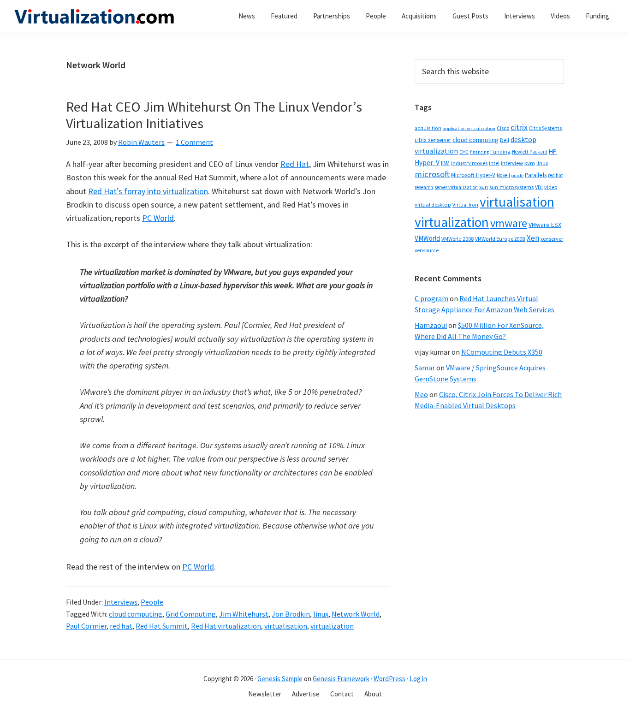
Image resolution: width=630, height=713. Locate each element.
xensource (427, 250)
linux (320, 613)
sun (483, 187)
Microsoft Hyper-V (473, 174)
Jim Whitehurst (243, 613)
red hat (121, 625)
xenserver (552, 238)
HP (553, 151)
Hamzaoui (431, 325)
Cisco (503, 128)
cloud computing (135, 613)
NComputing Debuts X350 (501, 351)
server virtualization (456, 187)
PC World (158, 218)
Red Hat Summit (162, 625)
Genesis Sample (280, 678)
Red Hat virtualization (226, 625)
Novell (503, 175)
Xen (533, 238)
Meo (421, 394)
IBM (445, 163)
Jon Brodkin (291, 613)
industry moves (469, 163)
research (424, 187)
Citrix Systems (545, 128)
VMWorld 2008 (457, 238)
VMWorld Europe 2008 (500, 239)
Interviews (120, 601)
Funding (500, 151)
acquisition (428, 128)
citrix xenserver (433, 140)
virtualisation (285, 625)
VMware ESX (545, 224)
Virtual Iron (465, 205)
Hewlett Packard (529, 152)
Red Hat (294, 164)
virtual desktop (433, 204)
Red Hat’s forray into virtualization (148, 191)
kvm (529, 163)
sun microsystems (511, 187)
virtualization (332, 625)
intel (494, 163)
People (152, 601)
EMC (464, 152)
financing (479, 152)
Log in (418, 678)
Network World (356, 613)
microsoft (432, 174)
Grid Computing (191, 613)
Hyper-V (427, 162)
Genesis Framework (341, 678)
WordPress (389, 678)
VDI (539, 187)
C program (431, 298)
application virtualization (469, 128)
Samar (425, 367)
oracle (517, 175)
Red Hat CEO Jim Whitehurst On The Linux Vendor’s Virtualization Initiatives (214, 115)
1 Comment (194, 142)
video (550, 187)
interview (512, 163)
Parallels (536, 175)
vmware (508, 223)
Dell (504, 140)
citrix (519, 127)
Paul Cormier (86, 625)
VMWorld (427, 238)
